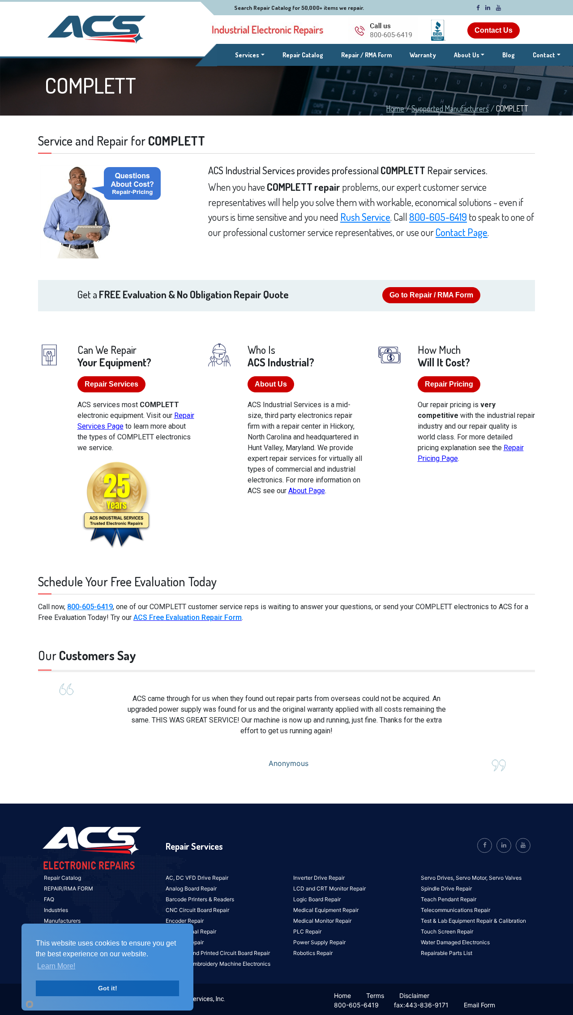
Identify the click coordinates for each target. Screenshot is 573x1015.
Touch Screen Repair (447, 931)
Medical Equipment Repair (326, 910)
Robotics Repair (313, 953)
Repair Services (111, 384)
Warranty (423, 55)
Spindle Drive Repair (446, 888)
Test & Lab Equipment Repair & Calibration (473, 920)
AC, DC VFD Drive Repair (197, 877)
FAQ (49, 899)
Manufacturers (62, 920)
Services (250, 55)
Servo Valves (505, 877)
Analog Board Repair (191, 888)
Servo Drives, (438, 877)
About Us (466, 55)
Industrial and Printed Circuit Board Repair (218, 953)
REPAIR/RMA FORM (68, 888)
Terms (375, 995)
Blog (508, 55)
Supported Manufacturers (450, 108)
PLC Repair (307, 931)
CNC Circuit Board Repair (197, 910)
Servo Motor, (472, 877)
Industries (56, 910)
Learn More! (56, 966)
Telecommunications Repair (455, 910)
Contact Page (461, 232)
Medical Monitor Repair (322, 920)
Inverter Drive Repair (319, 877)
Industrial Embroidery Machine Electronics (218, 963)
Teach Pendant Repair (448, 899)
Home (395, 108)
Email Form (479, 1005)
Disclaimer (414, 995)
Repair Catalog (302, 55)
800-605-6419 (438, 217)
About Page (306, 490)
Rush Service (365, 217)
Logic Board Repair (317, 899)
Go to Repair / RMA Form (431, 295)
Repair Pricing (449, 384)
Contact (544, 55)
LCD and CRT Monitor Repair (329, 888)
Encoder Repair (185, 920)
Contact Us (494, 30)
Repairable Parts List (446, 953)
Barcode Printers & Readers (200, 899)
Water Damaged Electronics (455, 942)
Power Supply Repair (319, 942)
